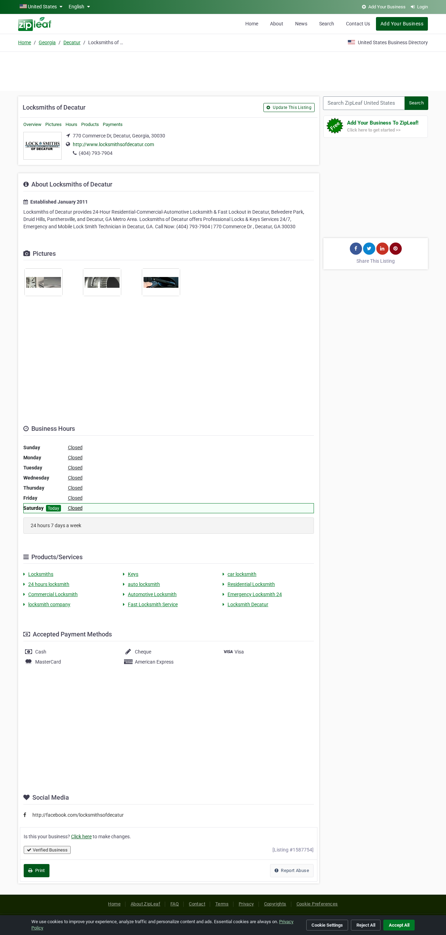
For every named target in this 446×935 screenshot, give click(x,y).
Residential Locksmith (251, 584)
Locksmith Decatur (248, 604)
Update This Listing (292, 107)
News (301, 23)
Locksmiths (40, 574)
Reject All (365, 925)
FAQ (174, 903)
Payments (113, 124)
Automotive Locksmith (152, 594)
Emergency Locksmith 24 (255, 594)
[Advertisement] (223, 70)
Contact (197, 903)
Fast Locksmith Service (153, 604)
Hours (71, 124)
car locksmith (242, 574)
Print (39, 870)
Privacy (246, 903)
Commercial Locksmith (53, 594)
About (276, 23)
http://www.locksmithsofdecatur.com (113, 144)
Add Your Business (401, 23)
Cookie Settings (327, 925)
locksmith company (49, 604)
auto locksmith (144, 584)
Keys (133, 574)
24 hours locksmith (48, 584)
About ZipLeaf (145, 903)
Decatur (71, 42)
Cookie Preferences (317, 903)
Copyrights (275, 903)
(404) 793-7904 (96, 153)
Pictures (53, 124)
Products (90, 124)
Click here (81, 836)
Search (326, 23)
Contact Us (358, 23)
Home (251, 23)
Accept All (399, 925)
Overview (32, 124)
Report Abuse (294, 870)
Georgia (47, 42)
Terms (222, 903)
